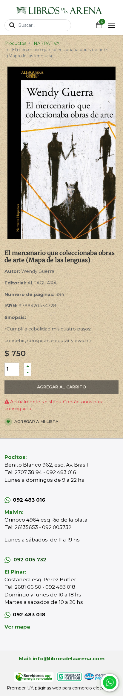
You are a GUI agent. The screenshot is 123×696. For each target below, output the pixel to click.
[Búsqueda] (12, 25)
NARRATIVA (46, 43)
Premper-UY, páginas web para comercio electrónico (61, 688)
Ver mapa (17, 627)
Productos (15, 43)
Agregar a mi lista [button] (36, 421)
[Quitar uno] (27, 372)
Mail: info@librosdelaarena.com (61, 659)
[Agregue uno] (27, 366)
